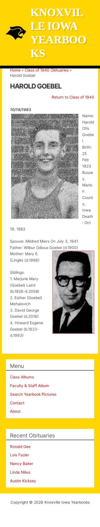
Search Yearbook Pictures (33, 394)
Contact (17, 403)
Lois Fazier (19, 455)
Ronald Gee (20, 446)
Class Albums (22, 377)
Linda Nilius (20, 472)
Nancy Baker (21, 463)
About (15, 411)
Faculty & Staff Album (29, 385)
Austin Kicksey (23, 481)
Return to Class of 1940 (73, 97)
